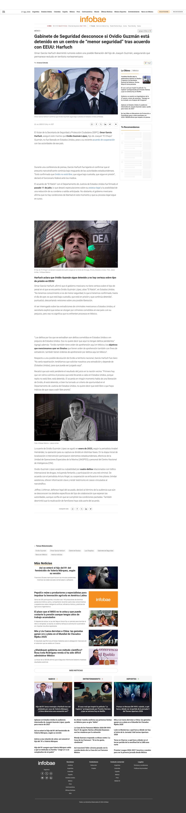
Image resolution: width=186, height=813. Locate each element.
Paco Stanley (132, 26)
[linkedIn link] (51, 777)
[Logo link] (93, 19)
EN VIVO (60, 26)
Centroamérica (87, 12)
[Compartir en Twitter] (101, 124)
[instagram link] (51, 773)
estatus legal (94, 188)
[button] (4, 12)
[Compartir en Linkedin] (105, 124)
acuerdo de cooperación (103, 140)
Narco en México (147, 12)
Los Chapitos (89, 551)
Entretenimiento (133, 12)
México (72, 12)
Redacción (94, 765)
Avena (125, 26)
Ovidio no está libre (63, 174)
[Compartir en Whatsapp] (92, 124)
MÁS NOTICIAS (76, 670)
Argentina (35, 12)
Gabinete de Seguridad (105, 551)
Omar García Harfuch (57, 551)
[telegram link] (46, 777)
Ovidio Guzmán (41, 551)
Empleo (93, 768)
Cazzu (139, 26)
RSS (70, 793)
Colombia (57, 12)
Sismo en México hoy (102, 26)
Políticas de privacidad (141, 768)
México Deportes (120, 12)
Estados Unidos (46, 12)
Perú (78, 12)
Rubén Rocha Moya (116, 26)
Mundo (96, 12)
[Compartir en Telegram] (110, 124)
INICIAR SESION (178, 12)
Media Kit (117, 781)
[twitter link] (46, 773)
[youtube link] (42, 777)
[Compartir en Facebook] (96, 124)
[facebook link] (42, 773)
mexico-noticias (56, 555)
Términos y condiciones (141, 765)
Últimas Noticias (106, 12)
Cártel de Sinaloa (75, 551)
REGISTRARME (163, 12)
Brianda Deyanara (77, 26)
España (65, 12)
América (70, 765)
